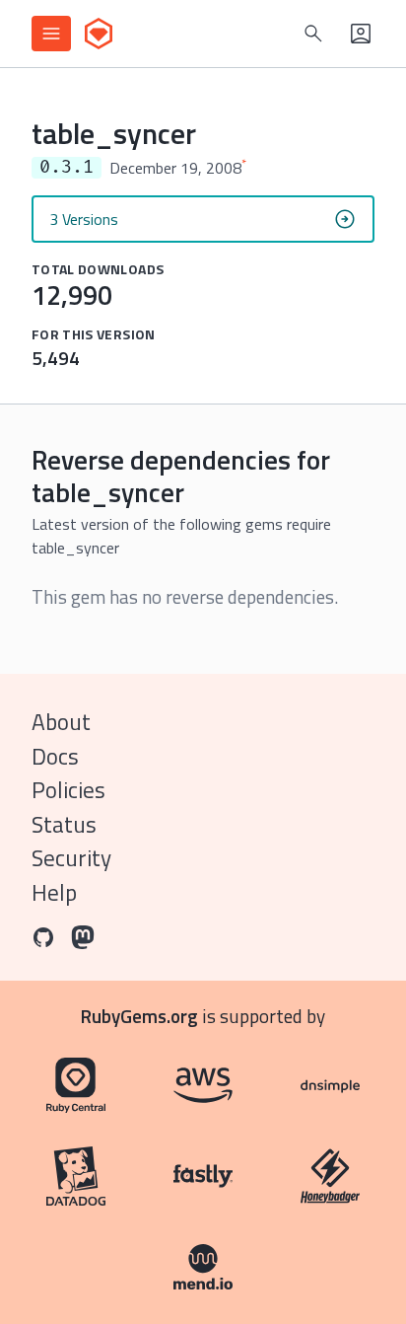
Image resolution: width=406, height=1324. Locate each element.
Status (64, 824)
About (61, 721)
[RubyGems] (98, 33)
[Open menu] (51, 33)
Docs (55, 756)
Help (54, 892)
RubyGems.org (139, 1015)
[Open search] (313, 33)
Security (71, 858)
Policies (68, 789)
